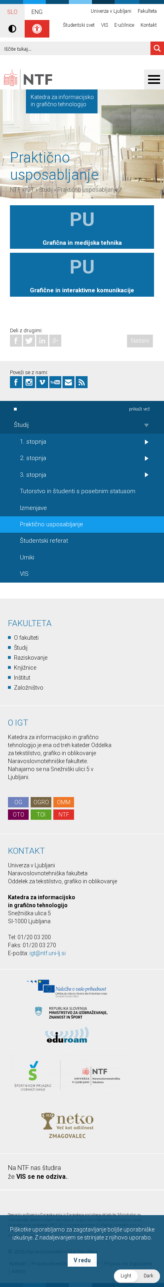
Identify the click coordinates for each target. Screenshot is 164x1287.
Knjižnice (25, 667)
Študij (46, 189)
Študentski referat (44, 540)
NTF (15, 189)
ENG (37, 12)
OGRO (41, 802)
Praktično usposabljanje (87, 189)
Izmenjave (33, 508)
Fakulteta (147, 11)
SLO (12, 12)
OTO (18, 814)
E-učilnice (124, 25)
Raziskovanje (30, 657)
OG (18, 802)
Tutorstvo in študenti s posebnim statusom (77, 491)
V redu (82, 1260)
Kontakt (149, 25)
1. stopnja (33, 441)
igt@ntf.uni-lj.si (47, 953)
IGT (29, 189)
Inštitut (22, 677)
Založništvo (28, 687)
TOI (41, 814)
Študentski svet (79, 25)
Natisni (140, 340)
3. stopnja (33, 474)
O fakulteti (26, 638)
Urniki (27, 557)
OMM (63, 802)
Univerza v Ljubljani (111, 11)
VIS (104, 25)
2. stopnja (33, 458)
